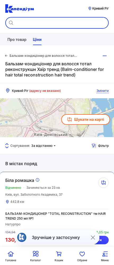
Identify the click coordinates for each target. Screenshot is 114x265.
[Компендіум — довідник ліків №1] (19, 8)
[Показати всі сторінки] (105, 56)
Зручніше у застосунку (56, 237)
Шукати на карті (89, 119)
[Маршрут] (103, 182)
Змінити (103, 91)
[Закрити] (93, 237)
